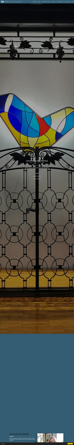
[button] (72, 1)
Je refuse (70, 443)
